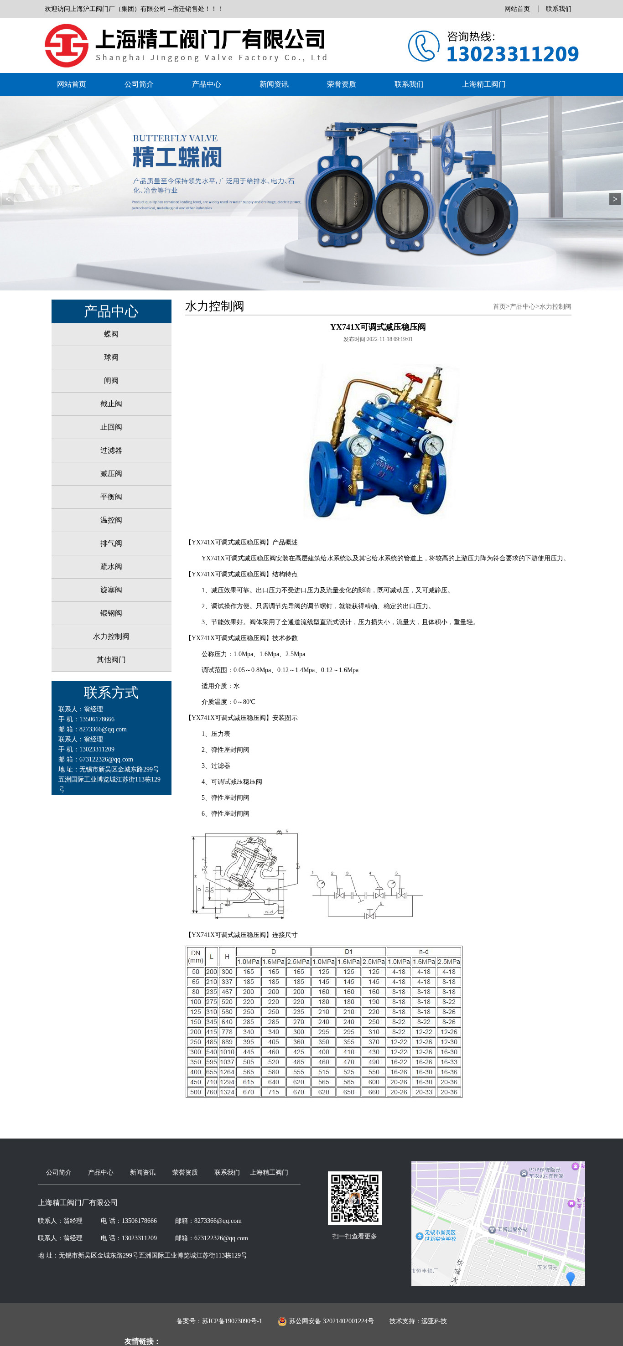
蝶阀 (111, 334)
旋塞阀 (111, 590)
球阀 (111, 357)
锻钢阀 (111, 613)
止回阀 (111, 427)
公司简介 (139, 84)
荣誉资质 (341, 84)
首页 (499, 306)
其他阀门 (111, 659)
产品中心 (206, 84)
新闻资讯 (274, 84)
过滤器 (111, 450)
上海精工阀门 (484, 84)
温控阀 (111, 520)
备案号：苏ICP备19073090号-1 (219, 1321)
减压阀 (111, 473)
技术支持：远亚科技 (418, 1321)
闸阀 (111, 380)
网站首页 (517, 8)
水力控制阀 (111, 636)
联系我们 (558, 8)
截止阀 (111, 404)
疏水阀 (111, 566)
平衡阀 (111, 497)
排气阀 (111, 543)
